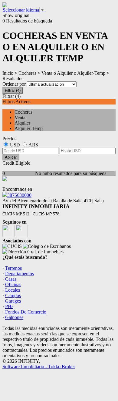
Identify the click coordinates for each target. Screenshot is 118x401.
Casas (10, 279)
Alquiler (65, 73)
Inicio (7, 73)
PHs (9, 306)
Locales (12, 290)
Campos (13, 295)
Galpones (14, 317)
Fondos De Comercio (25, 311)
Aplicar (11, 157)
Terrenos (13, 268)
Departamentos (19, 273)
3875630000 (19, 195)
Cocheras (27, 73)
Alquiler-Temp (91, 73)
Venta (46, 73)
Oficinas (13, 284)
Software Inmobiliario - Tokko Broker (38, 366)
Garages (13, 300)
